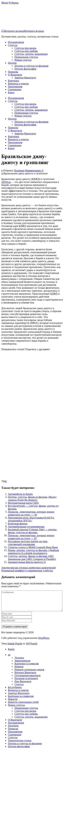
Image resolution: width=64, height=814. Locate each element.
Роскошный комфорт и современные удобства (27, 570)
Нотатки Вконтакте (25, 672)
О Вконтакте (15, 74)
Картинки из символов (21, 696)
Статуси (19, 684)
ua (9, 654)
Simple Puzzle (14, 643)
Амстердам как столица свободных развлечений (28, 567)
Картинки (13, 80)
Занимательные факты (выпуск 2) (27, 562)
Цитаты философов (25, 68)
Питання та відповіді (26, 678)
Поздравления (16, 42)
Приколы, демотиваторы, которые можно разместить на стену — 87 (31, 537)
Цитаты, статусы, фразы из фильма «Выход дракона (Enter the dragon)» (32, 498)
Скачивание (14, 89)
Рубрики (14, 2)
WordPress (43, 638)
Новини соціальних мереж (29, 669)
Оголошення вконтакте (27, 675)
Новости (13, 699)
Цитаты (12, 62)
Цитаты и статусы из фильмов (31, 65)
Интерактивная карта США (23, 502)
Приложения (15, 86)
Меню (4, 2)
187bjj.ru (6, 182)
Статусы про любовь (26, 51)
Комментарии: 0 (34, 170)
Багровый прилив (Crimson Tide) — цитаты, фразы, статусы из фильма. (32, 531)
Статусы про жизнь (25, 48)
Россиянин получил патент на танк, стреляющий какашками (28, 543)
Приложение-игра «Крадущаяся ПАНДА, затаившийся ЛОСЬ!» (31, 519)
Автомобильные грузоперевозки (26, 526)
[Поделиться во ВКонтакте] (26, 402)
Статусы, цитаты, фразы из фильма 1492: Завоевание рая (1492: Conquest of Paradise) (32, 557)
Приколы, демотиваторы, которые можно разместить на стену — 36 (31, 513)
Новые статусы (23, 59)
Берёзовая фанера (17, 523)
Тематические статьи (19, 740)
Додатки (19, 657)
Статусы (12, 45)
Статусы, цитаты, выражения (30, 54)
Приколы (13, 71)
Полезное (19, 170)
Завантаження (22, 660)
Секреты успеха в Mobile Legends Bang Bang (33, 547)
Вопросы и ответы (18, 83)
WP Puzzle (31, 643)
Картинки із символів (26, 663)
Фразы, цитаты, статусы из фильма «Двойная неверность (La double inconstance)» (33, 552)
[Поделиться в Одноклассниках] (26, 427)
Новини (18, 666)
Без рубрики (15, 687)
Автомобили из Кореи (20, 494)
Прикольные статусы (26, 57)
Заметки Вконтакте (25, 77)
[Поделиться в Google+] (26, 453)
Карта (11, 92)
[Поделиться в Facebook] (26, 377)
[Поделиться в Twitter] (26, 478)
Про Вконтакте (22, 681)
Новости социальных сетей (23, 702)
